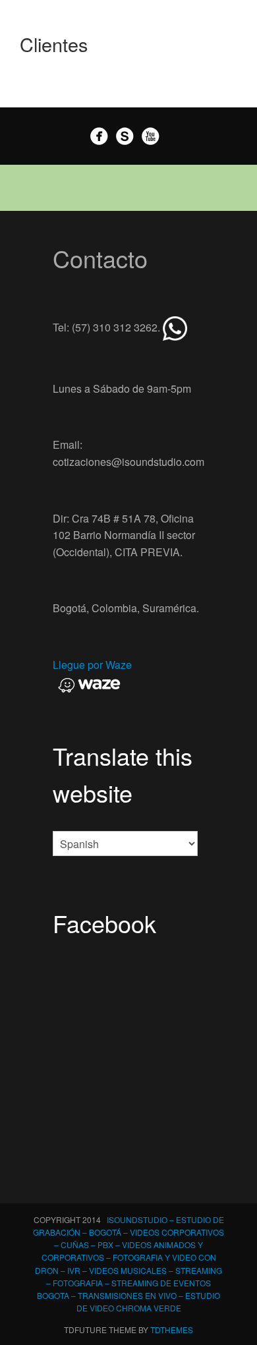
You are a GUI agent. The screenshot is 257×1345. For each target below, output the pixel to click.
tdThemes (171, 1329)
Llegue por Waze (92, 664)
